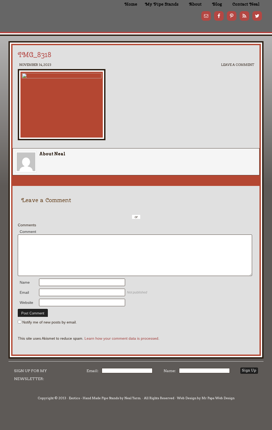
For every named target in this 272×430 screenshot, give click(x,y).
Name (25, 282)
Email (24, 292)
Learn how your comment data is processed (121, 338)
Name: (170, 371)
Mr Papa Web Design (218, 398)
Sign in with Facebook (160, 209)
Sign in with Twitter (112, 209)
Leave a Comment (237, 65)
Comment (28, 231)
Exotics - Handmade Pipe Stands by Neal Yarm (52, 13)
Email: (93, 371)
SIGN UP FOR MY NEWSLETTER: (30, 375)
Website (26, 302)
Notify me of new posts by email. (49, 322)
